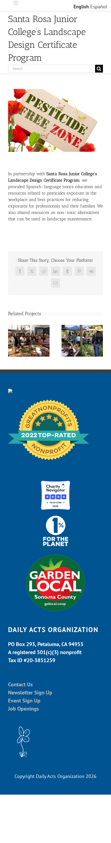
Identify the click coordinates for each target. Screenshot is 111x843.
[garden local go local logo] (55, 554)
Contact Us (20, 684)
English (81, 6)
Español (98, 6)
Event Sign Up (24, 700)
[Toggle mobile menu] (16, 3)
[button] (12, 341)
